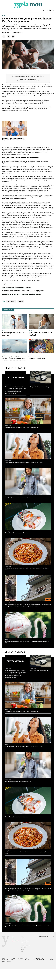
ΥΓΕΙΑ (13, 936)
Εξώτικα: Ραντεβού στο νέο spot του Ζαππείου (16, 533)
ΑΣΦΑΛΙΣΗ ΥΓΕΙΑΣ (15, 941)
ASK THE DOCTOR (25, 941)
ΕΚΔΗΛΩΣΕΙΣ (24, 943)
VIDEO (22, 939)
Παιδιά (21, 301)
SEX (22, 951)
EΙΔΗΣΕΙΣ (23, 936)
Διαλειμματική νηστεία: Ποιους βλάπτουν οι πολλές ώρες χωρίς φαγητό (22, 427)
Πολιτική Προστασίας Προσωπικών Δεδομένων (40, 959)
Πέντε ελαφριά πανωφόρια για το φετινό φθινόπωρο (18, 497)
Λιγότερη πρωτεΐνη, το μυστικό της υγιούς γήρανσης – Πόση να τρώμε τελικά (24, 462)
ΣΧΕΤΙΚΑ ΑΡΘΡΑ (8, 310)
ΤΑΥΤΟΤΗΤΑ (20, 958)
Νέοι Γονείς (11, 301)
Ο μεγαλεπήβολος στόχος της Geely (39, 387)
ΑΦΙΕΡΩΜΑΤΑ (24, 947)
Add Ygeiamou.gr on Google (27, 80)
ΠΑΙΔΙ (3, 15)
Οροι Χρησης (52, 959)
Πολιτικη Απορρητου (27, 959)
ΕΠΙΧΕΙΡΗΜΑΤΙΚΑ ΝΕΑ (25, 945)
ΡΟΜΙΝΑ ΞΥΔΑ (5, 32)
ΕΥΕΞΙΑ (13, 939)
